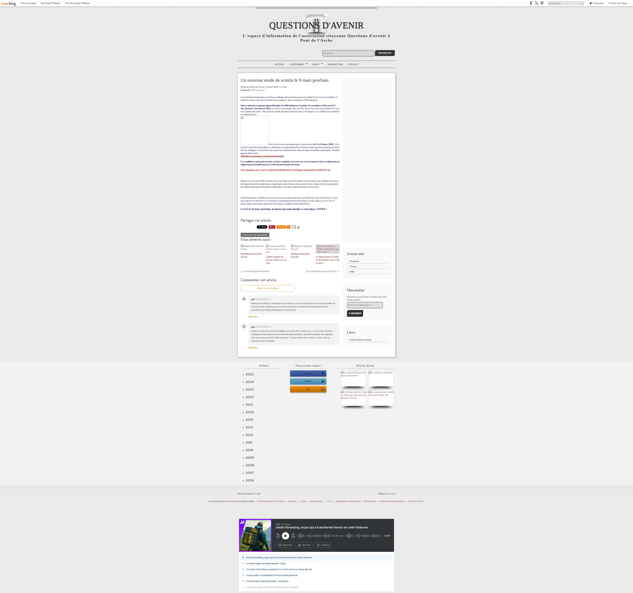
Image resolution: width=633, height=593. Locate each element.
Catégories (295, 64)
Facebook (354, 261)
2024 (250, 382)
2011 (249, 442)
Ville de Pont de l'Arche (360, 339)
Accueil (279, 64)
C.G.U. (329, 501)
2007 (250, 473)
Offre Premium (370, 501)
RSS (352, 271)
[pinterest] (542, 3)
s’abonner (287, 545)
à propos (325, 545)
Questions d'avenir (316, 25)
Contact (353, 64)
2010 (249, 450)
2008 (250, 465)
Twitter (353, 266)
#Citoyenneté (258, 89)
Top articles (292, 501)
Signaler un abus (316, 501)
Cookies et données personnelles (392, 501)
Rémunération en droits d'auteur (348, 501)
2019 (249, 420)
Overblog (392, 493)
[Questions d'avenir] (316, 16)
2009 (250, 458)
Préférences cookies (416, 501)
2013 (249, 427)
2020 (250, 412)
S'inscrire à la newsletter (255, 235)
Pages (314, 64)
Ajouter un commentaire (268, 288)
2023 (250, 389)
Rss (308, 389)
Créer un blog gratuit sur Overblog (271, 501)
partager (306, 545)
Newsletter (335, 64)
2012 (249, 435)
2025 (250, 374)
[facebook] (531, 3)
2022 (250, 397)
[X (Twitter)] (536, 3)
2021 (249, 405)
